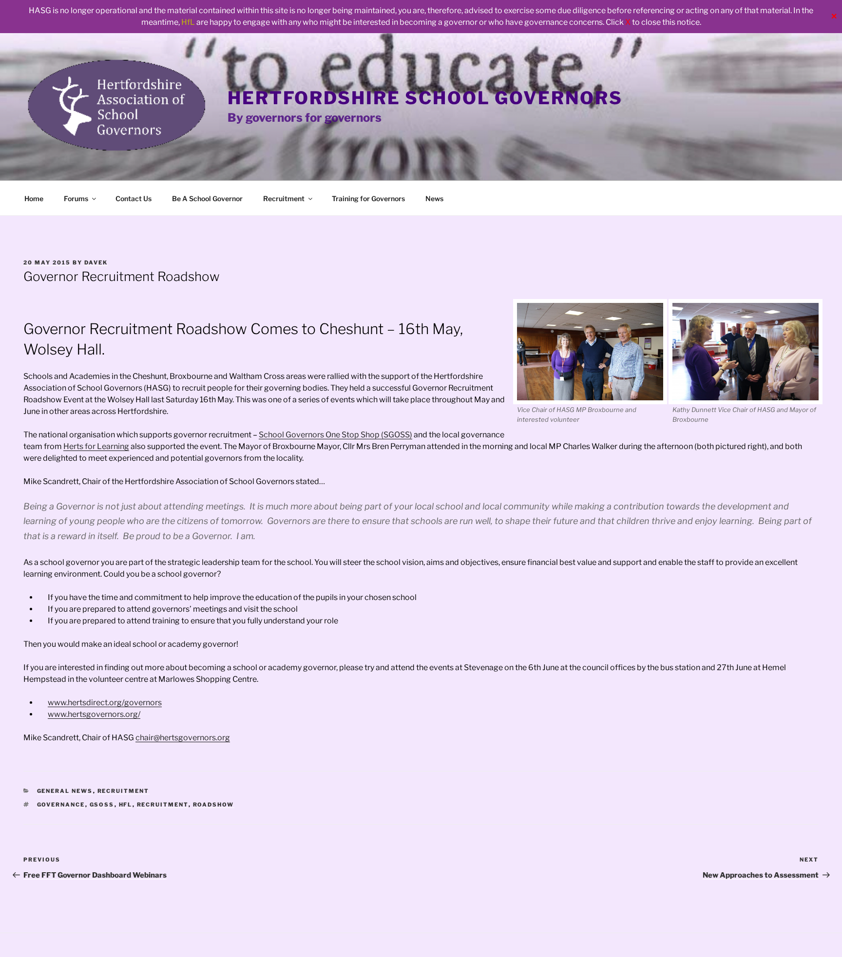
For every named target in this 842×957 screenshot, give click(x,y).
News (434, 198)
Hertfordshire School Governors (425, 98)
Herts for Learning (96, 446)
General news (65, 791)
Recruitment (284, 198)
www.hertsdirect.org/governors (105, 702)
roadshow (213, 804)
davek (96, 262)
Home (33, 198)
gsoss (102, 804)
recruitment (163, 804)
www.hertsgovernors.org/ (94, 714)
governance (61, 804)
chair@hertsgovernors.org (182, 737)
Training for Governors (368, 198)
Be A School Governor (207, 198)
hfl (126, 804)
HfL (188, 22)
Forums (76, 198)
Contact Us (133, 198)
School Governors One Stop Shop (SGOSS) (335, 434)
